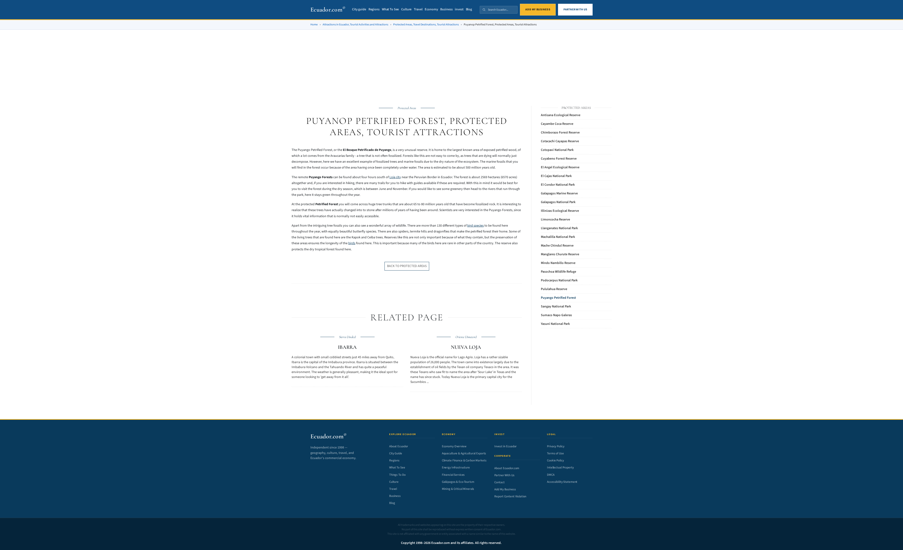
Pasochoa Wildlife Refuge (558, 271)
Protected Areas (407, 108)
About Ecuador (398, 446)
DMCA (550, 475)
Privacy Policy (555, 446)
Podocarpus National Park (559, 280)
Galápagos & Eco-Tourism (458, 482)
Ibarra (347, 347)
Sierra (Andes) (347, 337)
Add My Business (505, 489)
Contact (499, 482)
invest (459, 9)
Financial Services (453, 475)
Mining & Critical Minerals (458, 489)
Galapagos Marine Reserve (559, 193)
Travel (418, 9)
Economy (431, 9)
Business (446, 9)
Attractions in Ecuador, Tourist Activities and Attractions (355, 25)
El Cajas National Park (556, 176)
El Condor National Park (558, 184)
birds (351, 243)
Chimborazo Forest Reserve (560, 132)
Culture (406, 9)
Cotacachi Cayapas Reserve (560, 141)
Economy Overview (454, 446)
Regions (374, 9)
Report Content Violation (510, 496)
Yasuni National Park (555, 324)
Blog (469, 9)
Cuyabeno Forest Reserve (559, 158)
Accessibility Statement (562, 482)
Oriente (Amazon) (466, 337)
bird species (475, 225)
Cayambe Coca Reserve (557, 124)
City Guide (395, 453)
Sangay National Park (556, 306)
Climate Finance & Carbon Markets (464, 460)
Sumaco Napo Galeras (556, 315)
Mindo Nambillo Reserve (558, 263)
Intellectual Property (560, 467)
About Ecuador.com (506, 468)
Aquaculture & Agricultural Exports (464, 453)
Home (314, 25)
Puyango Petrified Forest (558, 297)
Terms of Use (555, 453)
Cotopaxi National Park (557, 150)
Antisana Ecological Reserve (560, 115)
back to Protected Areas (407, 266)
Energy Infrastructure (456, 467)
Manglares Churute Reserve (560, 254)
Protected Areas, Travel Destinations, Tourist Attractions (426, 25)
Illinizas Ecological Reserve (560, 210)
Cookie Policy (555, 460)
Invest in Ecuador (505, 446)
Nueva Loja (466, 347)
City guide (359, 9)
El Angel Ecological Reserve (560, 167)
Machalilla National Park (558, 237)
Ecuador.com (327, 9)
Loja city (395, 177)
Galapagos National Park (558, 202)
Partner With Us (504, 475)
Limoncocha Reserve (555, 219)
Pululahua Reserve (554, 289)
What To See (390, 9)
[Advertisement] (451, 46)
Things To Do (397, 475)
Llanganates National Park (559, 228)
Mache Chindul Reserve (557, 245)
